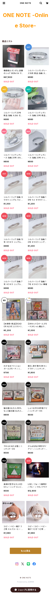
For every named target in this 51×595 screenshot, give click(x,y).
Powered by (22, 582)
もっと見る (25, 551)
